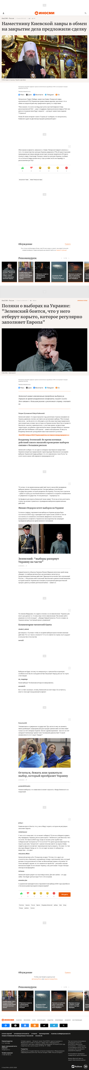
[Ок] (58, 94)
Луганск (33, 908)
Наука (34, 1020)
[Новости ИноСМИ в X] (64, 1025)
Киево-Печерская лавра (36, 179)
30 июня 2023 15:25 (21, 18)
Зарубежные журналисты (21, 1033)
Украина (27, 905)
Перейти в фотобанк (20, 80)
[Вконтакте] (38, 94)
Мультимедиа (59, 1020)
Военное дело (41, 1020)
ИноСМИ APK (38, 1035)
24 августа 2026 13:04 (21, 300)
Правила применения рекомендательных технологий (17, 1035)
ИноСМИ (5, 18)
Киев (60, 905)
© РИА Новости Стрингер (8, 80)
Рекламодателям (44, 1033)
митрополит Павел (24, 179)
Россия (11, 18)
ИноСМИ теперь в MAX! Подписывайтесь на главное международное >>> (44, 435)
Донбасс (27, 908)
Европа (38, 905)
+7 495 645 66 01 (6, 1054)
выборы (56, 905)
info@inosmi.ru (6, 1049)
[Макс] (21, 94)
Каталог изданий (7, 1033)
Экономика (27, 1020)
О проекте (34, 1033)
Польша (21, 908)
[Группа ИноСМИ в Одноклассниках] (35, 1025)
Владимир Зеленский (47, 905)
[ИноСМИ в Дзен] (15, 1025)
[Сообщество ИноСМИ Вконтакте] (25, 1025)
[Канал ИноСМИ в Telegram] (54, 1025)
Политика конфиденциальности (60, 1033)
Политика (21, 905)
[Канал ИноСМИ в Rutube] (44, 1025)
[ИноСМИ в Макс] (6, 1025)
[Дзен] (29, 94)
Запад (64, 905)
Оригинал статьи (82, 300)
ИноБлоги (68, 1020)
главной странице (61, 250)
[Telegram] (49, 94)
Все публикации (77, 1020)
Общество (50, 1020)
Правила (68, 244)
